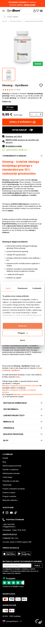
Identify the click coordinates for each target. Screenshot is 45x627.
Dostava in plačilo (9, 492)
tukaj (17, 377)
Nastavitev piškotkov (10, 500)
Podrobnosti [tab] (22, 288)
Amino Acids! (29, 5)
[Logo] (14, 10)
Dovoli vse (22, 326)
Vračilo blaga (7, 477)
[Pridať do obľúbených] (41, 85)
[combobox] (22, 16)
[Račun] (34, 10)
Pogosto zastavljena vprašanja (14, 489)
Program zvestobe (9, 496)
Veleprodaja (7, 485)
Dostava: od (14, 136)
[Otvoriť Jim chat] (40, 622)
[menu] (3, 10)
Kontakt (5, 458)
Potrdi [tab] (8, 288)
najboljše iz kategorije (20, 386)
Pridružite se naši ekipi (11, 481)
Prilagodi (21, 333)
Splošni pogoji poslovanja (12, 466)
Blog (4, 462)
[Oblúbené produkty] (37, 10)
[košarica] (41, 10)
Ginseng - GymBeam (15, 85)
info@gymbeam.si (9, 527)
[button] (22, 3)
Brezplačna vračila (14, 146)
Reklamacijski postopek (11, 473)
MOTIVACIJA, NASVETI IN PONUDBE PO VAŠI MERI (22, 561)
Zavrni (22, 340)
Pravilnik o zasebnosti (10, 469)
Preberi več (6, 101)
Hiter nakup (19, 130)
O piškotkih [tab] (36, 288)
